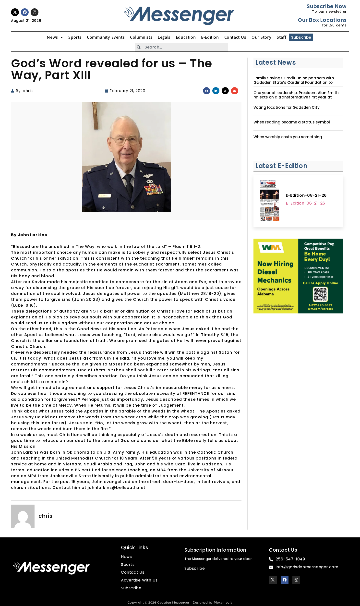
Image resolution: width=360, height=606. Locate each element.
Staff (281, 37)
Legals (164, 37)
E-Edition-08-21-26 (306, 195)
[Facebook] (25, 12)
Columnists (141, 37)
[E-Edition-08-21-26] (269, 201)
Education (186, 37)
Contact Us (235, 37)
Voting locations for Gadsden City (286, 107)
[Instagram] (34, 12)
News (52, 37)
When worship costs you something (287, 137)
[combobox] (181, 47)
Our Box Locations (322, 20)
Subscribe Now (327, 6)
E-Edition (210, 37)
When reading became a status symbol (291, 122)
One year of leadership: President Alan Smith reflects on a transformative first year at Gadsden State (296, 97)
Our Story (261, 37)
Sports (75, 37)
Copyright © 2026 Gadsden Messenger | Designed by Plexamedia (180, 602)
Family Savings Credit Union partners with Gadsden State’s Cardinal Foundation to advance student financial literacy (293, 82)
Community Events (106, 37)
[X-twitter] (15, 12)
